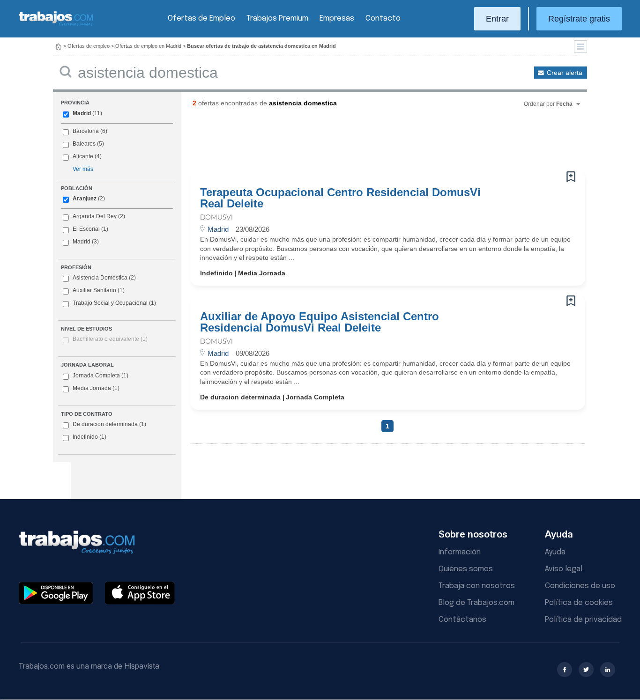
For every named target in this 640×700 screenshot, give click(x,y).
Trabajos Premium (277, 18)
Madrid (82, 113)
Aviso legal (563, 569)
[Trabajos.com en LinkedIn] (607, 669)
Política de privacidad (583, 620)
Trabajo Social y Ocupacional (110, 303)
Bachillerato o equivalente (110, 339)
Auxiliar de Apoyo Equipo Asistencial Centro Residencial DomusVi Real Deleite (319, 322)
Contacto (383, 18)
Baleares (84, 143)
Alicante (83, 156)
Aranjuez (85, 198)
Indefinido (89, 437)
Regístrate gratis (579, 18)
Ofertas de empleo (88, 46)
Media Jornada (96, 388)
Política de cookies (579, 603)
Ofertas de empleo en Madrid (148, 46)
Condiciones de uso (580, 586)
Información (460, 552)
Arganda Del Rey (95, 216)
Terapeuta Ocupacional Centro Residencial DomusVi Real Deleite (340, 198)
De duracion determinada (109, 424)
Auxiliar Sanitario (94, 290)
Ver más (83, 169)
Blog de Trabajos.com (476, 603)
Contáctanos (462, 620)
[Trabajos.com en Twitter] (586, 669)
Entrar (497, 18)
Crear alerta (564, 72)
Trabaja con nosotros (477, 586)
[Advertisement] (368, 143)
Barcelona (86, 131)
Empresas (337, 18)
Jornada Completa (100, 375)
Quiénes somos (466, 569)
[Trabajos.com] (56, 25)
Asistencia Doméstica (100, 277)
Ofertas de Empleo (201, 18)
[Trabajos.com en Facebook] (564, 669)
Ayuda (555, 552)
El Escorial (86, 229)
